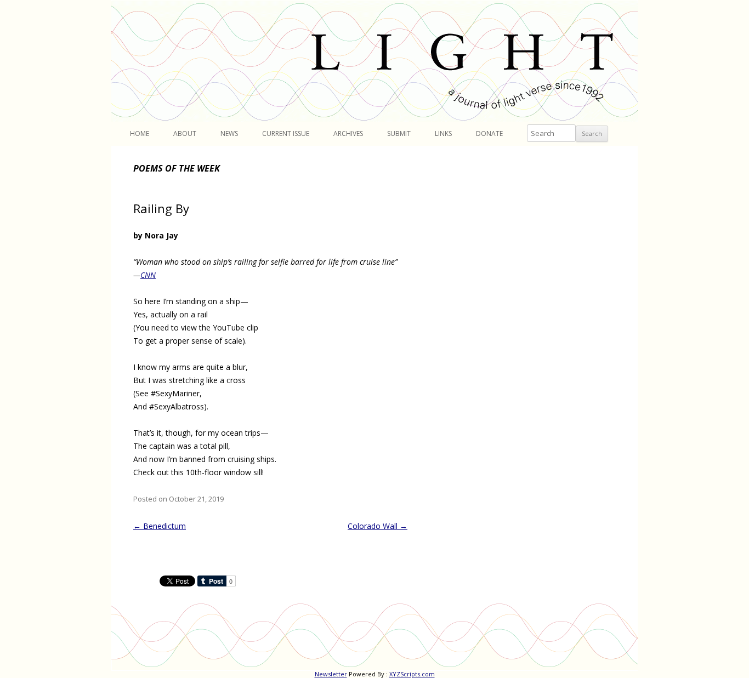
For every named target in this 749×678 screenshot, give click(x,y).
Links (443, 133)
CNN (148, 275)
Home (139, 133)
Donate (489, 133)
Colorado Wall (377, 526)
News (229, 133)
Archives (348, 133)
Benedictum (159, 526)
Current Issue (285, 133)
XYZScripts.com (412, 674)
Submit (399, 133)
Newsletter (331, 674)
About (184, 133)
